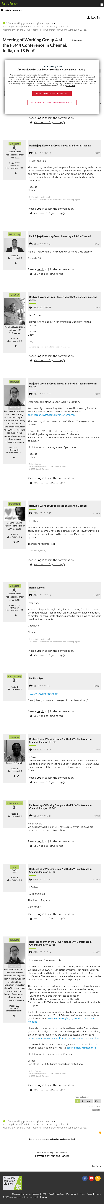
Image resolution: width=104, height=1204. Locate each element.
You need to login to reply (49, 122)
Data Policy (71, 86)
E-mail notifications (31, 1194)
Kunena (43, 1197)
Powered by (42, 1155)
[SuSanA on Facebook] (85, 1178)
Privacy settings (85, 1194)
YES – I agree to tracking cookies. (52, 93)
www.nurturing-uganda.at (44, 694)
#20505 (96, 307)
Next (89, 1101)
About (51, 1194)
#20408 (96, 879)
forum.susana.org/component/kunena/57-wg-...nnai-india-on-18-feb (64, 1038)
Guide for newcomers (13, 10)
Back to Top (96, 1166)
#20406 (96, 952)
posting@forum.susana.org (81, 1047)
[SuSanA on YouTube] (92, 1178)
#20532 (96, 153)
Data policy (71, 1194)
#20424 (96, 513)
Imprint (98, 1194)
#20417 (96, 686)
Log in (40, 118)
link (75, 84)
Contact (60, 1194)
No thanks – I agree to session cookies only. (52, 102)
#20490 (96, 394)
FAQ (44, 1194)
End (97, 1101)
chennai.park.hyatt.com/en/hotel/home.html (52, 415)
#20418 (96, 595)
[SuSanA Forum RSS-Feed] (98, 1178)
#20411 (96, 816)
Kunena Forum (60, 1155)
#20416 (96, 749)
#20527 (96, 244)
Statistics (16, 1194)
